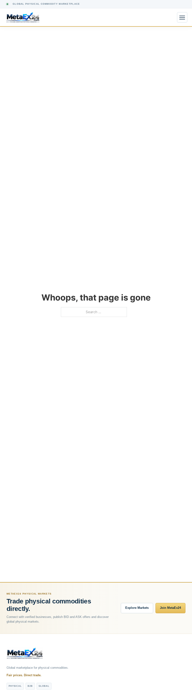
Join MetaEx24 (170, 608)
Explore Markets (137, 608)
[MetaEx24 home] (23, 17)
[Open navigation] (182, 17)
